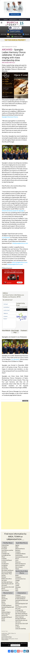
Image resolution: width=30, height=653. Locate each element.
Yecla (16, 590)
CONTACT (6, 19)
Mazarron (17, 562)
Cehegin (17, 580)
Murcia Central (7, 593)
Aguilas (17, 545)
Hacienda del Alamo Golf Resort (21, 557)
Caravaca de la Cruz (20, 578)
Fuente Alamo (18, 555)
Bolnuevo (17, 550)
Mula (16, 589)
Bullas (17, 575)
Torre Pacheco (5, 590)
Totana (17, 568)
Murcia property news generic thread (10, 638)
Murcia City (5, 615)
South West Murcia (22, 543)
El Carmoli (4, 548)
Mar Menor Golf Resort (7, 570)
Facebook (24, 330)
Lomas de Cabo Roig (20, 628)
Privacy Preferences (15, 645)
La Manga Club (5, 553)
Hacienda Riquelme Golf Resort (8, 607)
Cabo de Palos (5, 545)
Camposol (17, 552)
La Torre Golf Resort (7, 560)
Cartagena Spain (5, 634)
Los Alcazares (5, 563)
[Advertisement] (15, 465)
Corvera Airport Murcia (6, 636)
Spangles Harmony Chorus (10, 117)
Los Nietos (4, 567)
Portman (4, 577)
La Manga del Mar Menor (6, 556)
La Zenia (17, 627)
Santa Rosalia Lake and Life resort (7, 584)
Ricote (3, 618)
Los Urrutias (5, 568)
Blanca (3, 602)
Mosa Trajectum (6, 613)
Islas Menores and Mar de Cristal (7, 551)
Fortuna (17, 583)
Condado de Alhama (20, 553)
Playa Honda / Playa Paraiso (7, 574)
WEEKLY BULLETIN (22, 19)
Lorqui (3, 610)
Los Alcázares (6, 237)
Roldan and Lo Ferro (7, 578)
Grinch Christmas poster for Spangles (13, 211)
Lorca (16, 560)
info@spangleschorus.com (20, 243)
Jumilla (17, 585)
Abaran (3, 597)
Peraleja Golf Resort (7, 617)
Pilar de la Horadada (7, 572)
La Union (4, 562)
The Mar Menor (8, 543)
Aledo (16, 547)
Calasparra (18, 577)
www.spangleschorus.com (19, 262)
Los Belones (5, 565)
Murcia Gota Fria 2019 (6, 637)
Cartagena (4, 547)
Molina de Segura (6, 612)
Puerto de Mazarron (20, 563)
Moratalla (18, 587)
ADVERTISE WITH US (13, 19)
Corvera (4, 603)
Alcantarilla (5, 598)
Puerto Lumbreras (20, 565)
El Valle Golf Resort (6, 605)
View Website (6, 330)
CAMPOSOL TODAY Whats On (9, 633)
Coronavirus (4, 635)
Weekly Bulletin (5, 639)
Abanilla (4, 595)
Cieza (16, 582)
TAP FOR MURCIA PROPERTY (15, 40)
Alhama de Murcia (20, 548)
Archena (4, 600)
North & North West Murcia (22, 572)
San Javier (4, 580)
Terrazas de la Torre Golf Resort (8, 587)
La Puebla (4, 558)
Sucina (3, 620)
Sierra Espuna (18, 567)
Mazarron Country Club (21, 615)
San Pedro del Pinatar (7, 582)
